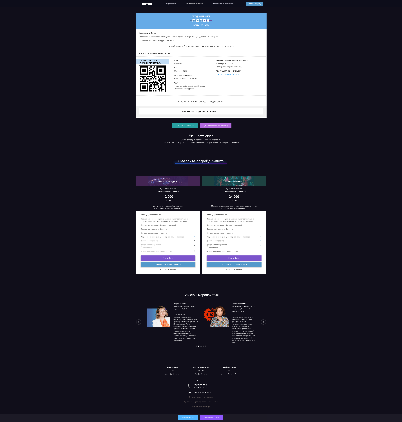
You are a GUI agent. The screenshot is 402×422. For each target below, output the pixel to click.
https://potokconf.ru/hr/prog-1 (228, 74)
